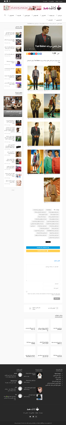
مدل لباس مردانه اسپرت (39, 231)
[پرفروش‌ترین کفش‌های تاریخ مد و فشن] (43, 337)
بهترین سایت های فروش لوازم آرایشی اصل (13, 112)
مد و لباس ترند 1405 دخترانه (10, 62)
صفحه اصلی (59, 23)
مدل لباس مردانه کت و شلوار (40, 235)
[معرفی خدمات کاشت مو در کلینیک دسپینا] (18, 85)
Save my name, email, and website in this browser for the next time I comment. (44, 294)
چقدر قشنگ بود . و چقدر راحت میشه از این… (10, 390)
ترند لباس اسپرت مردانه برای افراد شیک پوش (43, 356)
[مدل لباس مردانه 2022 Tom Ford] (56, 350)
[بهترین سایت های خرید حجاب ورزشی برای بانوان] (18, 35)
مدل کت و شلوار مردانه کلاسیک (52, 224)
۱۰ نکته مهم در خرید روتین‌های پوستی (10, 152)
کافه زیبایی (44, 15)
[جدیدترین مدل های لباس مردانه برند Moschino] (30, 350)
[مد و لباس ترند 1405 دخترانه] (18, 63)
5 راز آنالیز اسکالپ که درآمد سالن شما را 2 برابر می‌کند (9, 47)
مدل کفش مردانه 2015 (54, 226)
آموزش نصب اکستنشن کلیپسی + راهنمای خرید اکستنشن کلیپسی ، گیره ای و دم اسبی (9, 130)
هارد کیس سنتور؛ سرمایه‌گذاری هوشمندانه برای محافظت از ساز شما (9, 146)
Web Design (58, 374)
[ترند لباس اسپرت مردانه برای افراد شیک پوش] (43, 350)
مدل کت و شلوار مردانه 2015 (40, 219)
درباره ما (60, 1)
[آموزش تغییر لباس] (39, 397)
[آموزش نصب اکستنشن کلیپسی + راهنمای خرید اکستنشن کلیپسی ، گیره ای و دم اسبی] (18, 130)
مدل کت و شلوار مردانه (54, 219)
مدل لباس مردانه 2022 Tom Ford (57, 356)
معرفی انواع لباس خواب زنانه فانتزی (53, 385)
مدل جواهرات (51, 15)
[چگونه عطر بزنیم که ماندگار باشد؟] (18, 42)
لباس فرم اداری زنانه (56, 381)
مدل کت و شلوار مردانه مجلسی (37, 224)
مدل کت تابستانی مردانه (53, 217)
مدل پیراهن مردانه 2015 (38, 210)
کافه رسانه (19, 15)
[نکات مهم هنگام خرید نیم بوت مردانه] (30, 323)
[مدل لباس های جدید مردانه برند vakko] (56, 337)
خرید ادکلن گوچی (57, 376)
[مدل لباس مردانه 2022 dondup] (30, 337)
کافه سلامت (50, 20)
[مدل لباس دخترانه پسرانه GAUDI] (39, 375)
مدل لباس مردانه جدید (54, 235)
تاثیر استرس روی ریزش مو (9, 68)
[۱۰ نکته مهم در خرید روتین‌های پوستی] (18, 154)
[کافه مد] (52, 7)
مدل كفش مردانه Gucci (30, 380)
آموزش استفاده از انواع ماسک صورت (10, 181)
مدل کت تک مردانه (42, 217)
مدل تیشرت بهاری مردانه (53, 212)
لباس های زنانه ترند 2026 (9, 54)
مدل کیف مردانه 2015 (42, 226)
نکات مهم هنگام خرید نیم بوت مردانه (30, 329)
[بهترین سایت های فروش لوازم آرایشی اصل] (13, 106)
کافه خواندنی (35, 15)
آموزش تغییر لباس (31, 395)
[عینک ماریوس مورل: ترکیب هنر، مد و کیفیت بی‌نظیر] (18, 161)
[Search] (5, 15)
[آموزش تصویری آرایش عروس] (39, 390)
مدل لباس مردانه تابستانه (42, 233)
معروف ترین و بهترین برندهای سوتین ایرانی (10, 167)
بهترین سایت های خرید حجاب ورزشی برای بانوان (9, 33)
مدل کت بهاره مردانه (54, 214)
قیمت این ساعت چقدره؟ (10, 383)
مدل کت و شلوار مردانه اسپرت (52, 221)
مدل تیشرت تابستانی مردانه (40, 212)
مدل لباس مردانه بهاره (54, 233)
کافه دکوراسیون (59, 20)
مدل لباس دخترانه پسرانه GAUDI (30, 374)
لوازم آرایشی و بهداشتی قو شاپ (54, 383)
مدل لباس (60, 15)
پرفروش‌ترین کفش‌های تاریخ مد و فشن (44, 343)
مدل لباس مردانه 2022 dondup (31, 343)
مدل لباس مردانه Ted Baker (52, 231)
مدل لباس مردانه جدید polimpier (57, 329)
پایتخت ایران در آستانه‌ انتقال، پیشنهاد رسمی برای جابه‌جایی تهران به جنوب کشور (9, 138)
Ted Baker (48, 210)
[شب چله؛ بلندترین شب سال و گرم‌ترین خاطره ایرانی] (18, 123)
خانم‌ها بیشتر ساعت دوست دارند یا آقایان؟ (9, 76)
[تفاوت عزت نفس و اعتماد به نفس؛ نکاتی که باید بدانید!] (18, 176)
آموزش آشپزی (27, 15)
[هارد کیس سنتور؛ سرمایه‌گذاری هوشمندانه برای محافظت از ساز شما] (18, 147)
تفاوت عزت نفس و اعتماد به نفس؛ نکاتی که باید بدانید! (9, 175)
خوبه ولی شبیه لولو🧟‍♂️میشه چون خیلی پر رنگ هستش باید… (10, 398)
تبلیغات (57, 1)
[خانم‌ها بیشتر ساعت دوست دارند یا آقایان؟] (18, 78)
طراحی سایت (58, 377)
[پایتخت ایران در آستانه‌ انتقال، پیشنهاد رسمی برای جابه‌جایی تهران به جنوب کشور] (18, 138)
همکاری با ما (51, 1)
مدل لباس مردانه (55, 228)
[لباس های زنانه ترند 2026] (18, 56)
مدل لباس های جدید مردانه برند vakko (57, 343)
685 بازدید (12, 115)
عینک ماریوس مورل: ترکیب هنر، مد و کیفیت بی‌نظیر (10, 161)
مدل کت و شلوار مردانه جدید (38, 221)
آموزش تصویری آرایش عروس (29, 387)
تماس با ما (45, 1)
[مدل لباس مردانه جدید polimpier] (56, 323)
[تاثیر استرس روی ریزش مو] (18, 71)
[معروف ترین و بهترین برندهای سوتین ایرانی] (18, 168)
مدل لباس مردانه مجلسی (54, 237)
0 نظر (26, 49)
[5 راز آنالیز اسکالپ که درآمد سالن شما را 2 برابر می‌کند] (18, 49)
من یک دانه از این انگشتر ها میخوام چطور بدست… (10, 376)
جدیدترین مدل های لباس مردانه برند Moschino (30, 356)
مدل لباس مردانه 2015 (44, 228)
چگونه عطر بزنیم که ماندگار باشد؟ (9, 40)
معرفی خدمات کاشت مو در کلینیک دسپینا (9, 83)
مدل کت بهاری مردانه (43, 214)
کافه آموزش (11, 15)
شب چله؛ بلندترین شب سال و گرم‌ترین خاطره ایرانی (10, 122)
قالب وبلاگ (58, 379)
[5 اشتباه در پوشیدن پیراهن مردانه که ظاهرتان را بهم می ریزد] (43, 323)
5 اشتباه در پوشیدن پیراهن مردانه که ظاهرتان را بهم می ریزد (43, 329)
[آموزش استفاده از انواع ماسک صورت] (18, 183)
